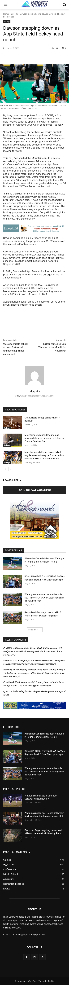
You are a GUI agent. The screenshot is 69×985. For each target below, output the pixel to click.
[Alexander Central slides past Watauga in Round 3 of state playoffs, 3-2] (12, 563)
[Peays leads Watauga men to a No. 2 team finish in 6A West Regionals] (12, 617)
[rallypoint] (34, 375)
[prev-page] (5, 469)
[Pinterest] (31, 56)
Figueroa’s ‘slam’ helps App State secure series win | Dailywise (34, 660)
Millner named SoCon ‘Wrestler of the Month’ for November (52, 347)
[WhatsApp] (38, 56)
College (14, 14)
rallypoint (34, 391)
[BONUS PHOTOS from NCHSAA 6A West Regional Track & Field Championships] (12, 581)
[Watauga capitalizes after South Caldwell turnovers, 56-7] (12, 800)
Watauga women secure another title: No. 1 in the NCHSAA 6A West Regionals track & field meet (45, 597)
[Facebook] (16, 56)
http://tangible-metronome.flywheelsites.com (34, 396)
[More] (46, 56)
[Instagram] (34, 957)
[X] (24, 56)
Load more (33, 629)
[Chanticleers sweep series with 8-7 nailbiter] (12, 422)
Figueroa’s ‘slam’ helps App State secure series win (31, 663)
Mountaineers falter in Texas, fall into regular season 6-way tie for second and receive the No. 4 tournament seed (45, 455)
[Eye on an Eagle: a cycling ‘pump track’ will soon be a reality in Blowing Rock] (12, 835)
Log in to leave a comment (34, 490)
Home (6, 14)
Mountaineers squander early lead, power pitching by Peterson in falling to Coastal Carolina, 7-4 (44, 438)
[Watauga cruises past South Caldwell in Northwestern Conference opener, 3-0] (12, 818)
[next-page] (10, 469)
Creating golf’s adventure (38, 685)
